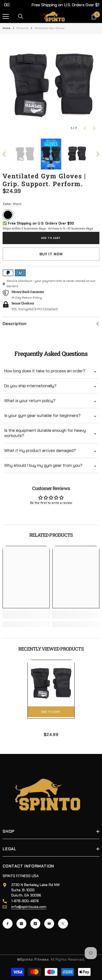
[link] (26, 614)
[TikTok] (35, 924)
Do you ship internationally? (30, 385)
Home (6, 28)
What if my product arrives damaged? (40, 450)
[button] (84, 128)
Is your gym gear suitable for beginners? (42, 415)
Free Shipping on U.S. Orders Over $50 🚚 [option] (51, 5)
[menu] (6, 16)
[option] (51, 85)
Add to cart (51, 238)
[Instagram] (21, 924)
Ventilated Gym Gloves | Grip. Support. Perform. (51, 726)
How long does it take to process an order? (44, 371)
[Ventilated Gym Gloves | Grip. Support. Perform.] (51, 683)
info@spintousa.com (28, 906)
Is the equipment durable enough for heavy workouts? (45, 433)
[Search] (21, 16)
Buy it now (51, 254)
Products (22, 28)
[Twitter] (63, 924)
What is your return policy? (29, 400)
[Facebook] (8, 924)
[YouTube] (49, 924)
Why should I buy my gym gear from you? (43, 465)
